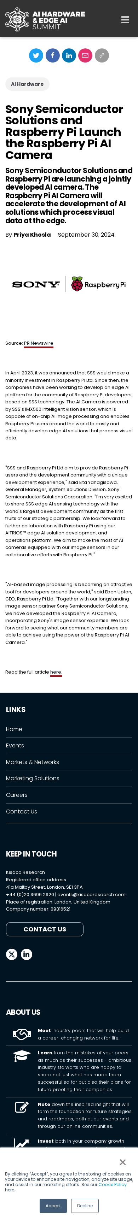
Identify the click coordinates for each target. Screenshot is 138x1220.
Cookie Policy (112, 1184)
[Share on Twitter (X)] (36, 55)
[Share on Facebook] (53, 55)
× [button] (122, 1162)
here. (56, 672)
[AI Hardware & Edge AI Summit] (45, 19)
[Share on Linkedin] (69, 55)
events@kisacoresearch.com (91, 894)
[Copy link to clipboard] (102, 55)
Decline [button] (85, 1206)
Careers (17, 795)
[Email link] (85, 55)
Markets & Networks (32, 762)
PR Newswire (38, 343)
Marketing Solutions (32, 778)
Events (15, 745)
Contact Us (21, 811)
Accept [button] (53, 1206)
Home (14, 729)
